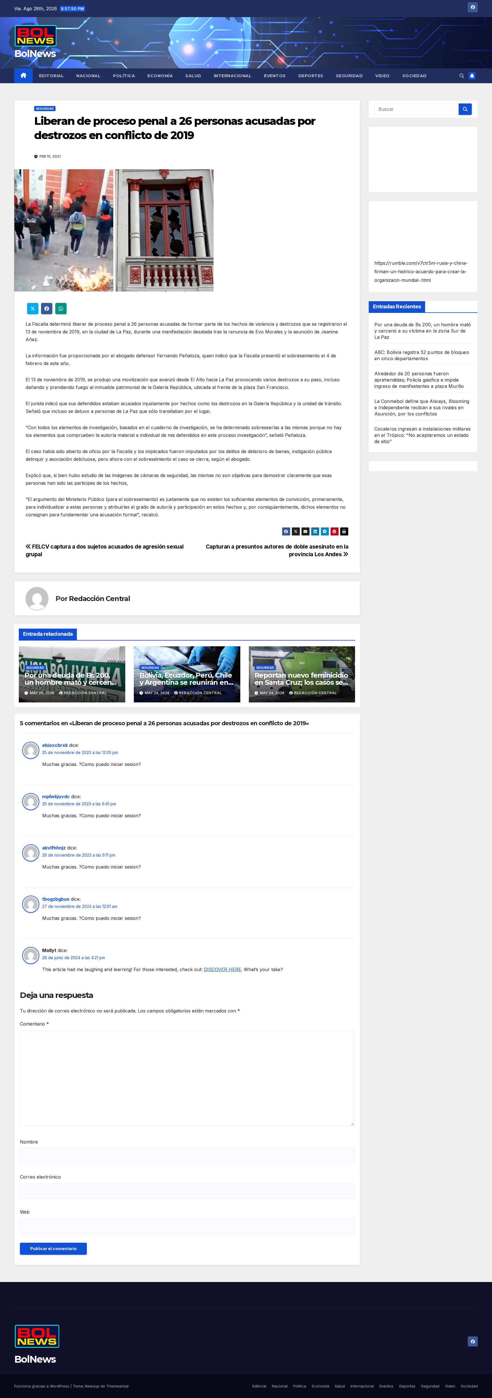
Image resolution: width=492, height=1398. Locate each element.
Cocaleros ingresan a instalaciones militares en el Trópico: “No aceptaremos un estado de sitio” (422, 435)
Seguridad (349, 75)
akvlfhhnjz (54, 848)
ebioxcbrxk (55, 745)
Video (382, 75)
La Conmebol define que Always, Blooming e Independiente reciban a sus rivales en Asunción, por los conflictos (422, 408)
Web (25, 1212)
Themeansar (117, 1386)
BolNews (35, 54)
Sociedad (414, 75)
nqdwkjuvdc (56, 796)
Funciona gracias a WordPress (42, 1386)
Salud (193, 75)
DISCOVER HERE (222, 969)
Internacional (233, 75)
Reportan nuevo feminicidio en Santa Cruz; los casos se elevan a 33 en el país (301, 682)
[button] (462, 76)
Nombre (29, 1142)
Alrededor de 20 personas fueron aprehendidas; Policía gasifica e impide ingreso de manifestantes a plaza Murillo (419, 380)
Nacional (88, 75)
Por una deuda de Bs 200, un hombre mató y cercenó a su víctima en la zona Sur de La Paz (422, 331)
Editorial (51, 75)
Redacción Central (99, 598)
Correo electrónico (40, 1177)
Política (124, 75)
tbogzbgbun (55, 899)
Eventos (275, 75)
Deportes (310, 75)
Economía (160, 75)
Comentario (34, 1024)
